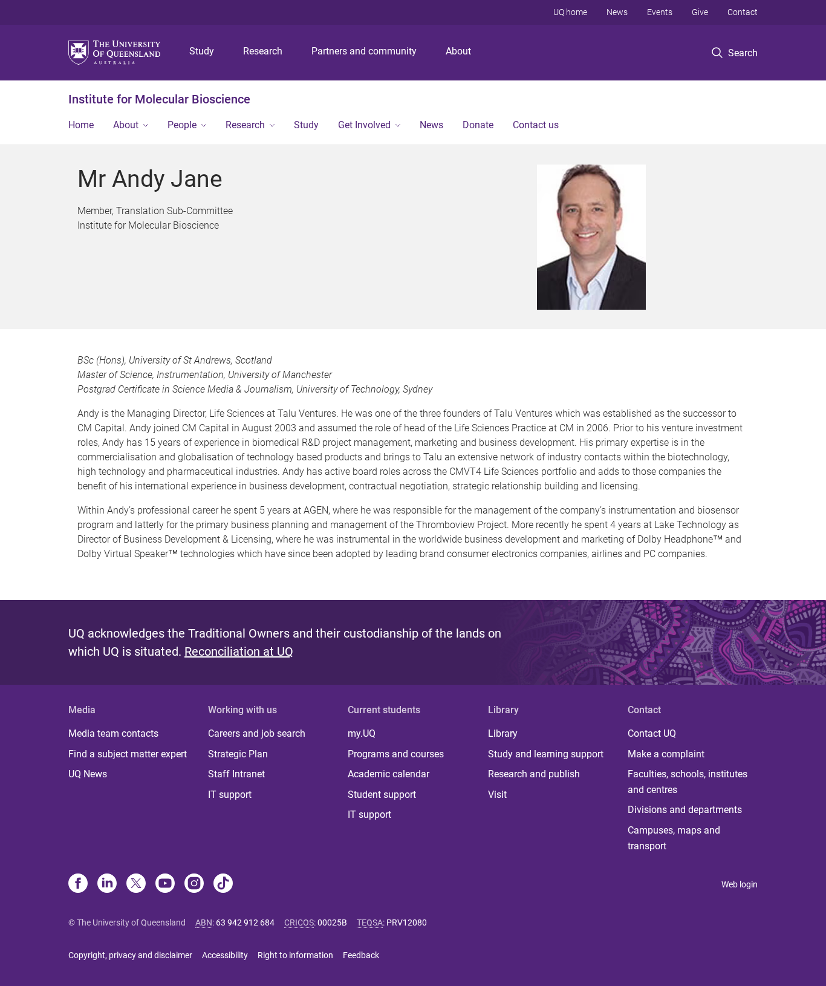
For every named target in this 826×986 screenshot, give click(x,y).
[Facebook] (78, 884)
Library (503, 733)
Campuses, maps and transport (674, 838)
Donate (478, 125)
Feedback (361, 955)
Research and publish (534, 774)
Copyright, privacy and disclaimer (130, 955)
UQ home (570, 12)
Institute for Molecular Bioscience (159, 99)
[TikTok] (223, 884)
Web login (739, 884)
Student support (382, 794)
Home (81, 125)
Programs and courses (396, 754)
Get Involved (364, 125)
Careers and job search (256, 733)
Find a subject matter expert (127, 754)
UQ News (87, 774)
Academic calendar (388, 774)
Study (201, 51)
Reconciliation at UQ (238, 651)
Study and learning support (545, 754)
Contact (742, 12)
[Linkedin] (107, 884)
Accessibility (225, 955)
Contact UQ (652, 733)
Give (700, 12)
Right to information (295, 955)
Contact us (536, 125)
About (458, 51)
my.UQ (362, 733)
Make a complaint (666, 754)
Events (659, 12)
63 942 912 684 (245, 922)
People (182, 125)
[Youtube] (165, 884)
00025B (332, 922)
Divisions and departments (685, 809)
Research (262, 51)
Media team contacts (113, 733)
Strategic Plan (238, 754)
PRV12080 (406, 922)
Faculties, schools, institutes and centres (687, 781)
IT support (230, 794)
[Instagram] (194, 884)
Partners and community (364, 51)
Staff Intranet (236, 774)
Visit (497, 794)
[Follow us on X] (136, 884)
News (617, 12)
